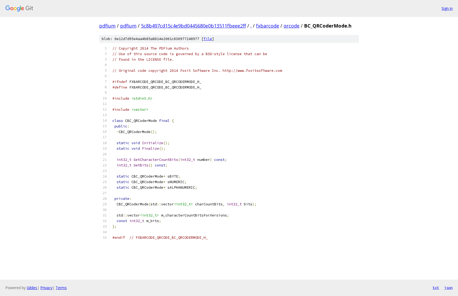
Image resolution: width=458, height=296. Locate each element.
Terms (61, 287)
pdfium (107, 26)
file (208, 39)
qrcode (292, 26)
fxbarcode (267, 26)
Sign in (447, 8)
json (448, 287)
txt (436, 287)
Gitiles (32, 287)
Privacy (46, 287)
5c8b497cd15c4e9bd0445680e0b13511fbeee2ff (193, 26)
